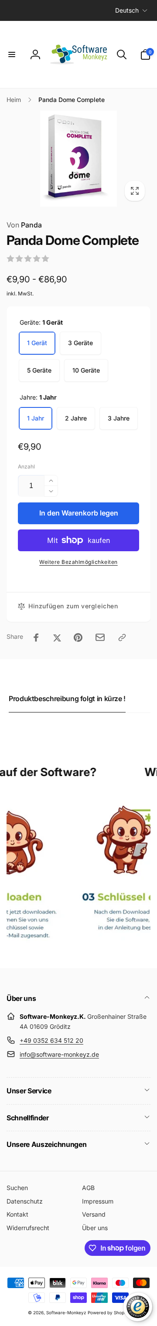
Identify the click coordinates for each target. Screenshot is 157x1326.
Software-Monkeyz (66, 1312)
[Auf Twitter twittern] (57, 637)
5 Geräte (39, 370)
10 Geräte (86, 370)
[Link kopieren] (122, 637)
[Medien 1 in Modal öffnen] (78, 159)
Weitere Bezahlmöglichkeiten (78, 562)
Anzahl (26, 466)
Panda (24, 224)
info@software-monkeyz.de (59, 1054)
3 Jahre (119, 418)
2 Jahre (76, 418)
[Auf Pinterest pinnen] (78, 637)
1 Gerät (37, 342)
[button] (11, 54)
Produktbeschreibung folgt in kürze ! (67, 698)
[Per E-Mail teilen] (100, 637)
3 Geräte (80, 342)
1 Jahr (35, 418)
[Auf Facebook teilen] (36, 637)
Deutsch (127, 10)
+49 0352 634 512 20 (51, 1040)
